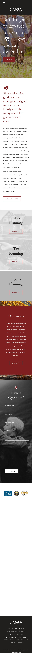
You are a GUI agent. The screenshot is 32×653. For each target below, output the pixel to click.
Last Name (9, 414)
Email (7, 430)
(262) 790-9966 (19, 628)
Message (8, 439)
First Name (9, 406)
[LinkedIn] (16, 645)
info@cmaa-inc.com (16, 642)
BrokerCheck (18, 652)
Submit (12, 471)
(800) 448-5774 (20, 631)
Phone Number (10, 422)
